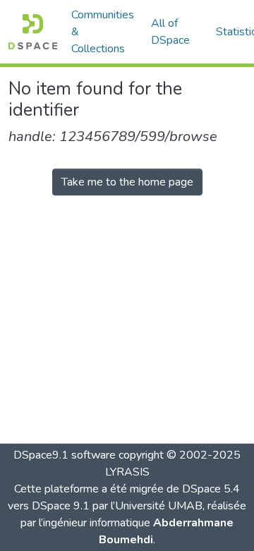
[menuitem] (175, 31)
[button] (32, 31)
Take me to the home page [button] (127, 182)
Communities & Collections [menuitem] (102, 31)
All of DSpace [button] (170, 32)
